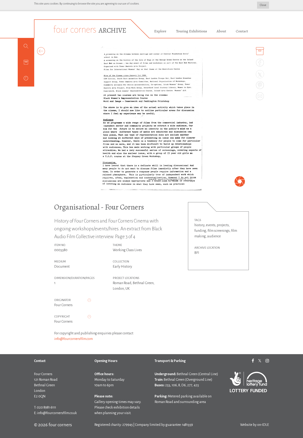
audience (214, 236)
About (221, 31)
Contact (242, 31)
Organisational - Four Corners (99, 207)
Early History (122, 266)
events (210, 225)
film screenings (219, 231)
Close (263, 5)
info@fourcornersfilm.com (73, 339)
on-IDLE (263, 425)
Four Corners (63, 305)
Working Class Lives (127, 250)
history (199, 225)
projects (223, 225)
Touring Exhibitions (191, 31)
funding (200, 231)
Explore (160, 31)
